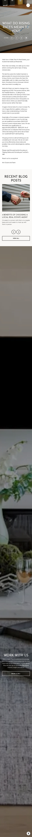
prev (14, 232)
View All (16, 238)
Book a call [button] (16, 673)
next (18, 232)
